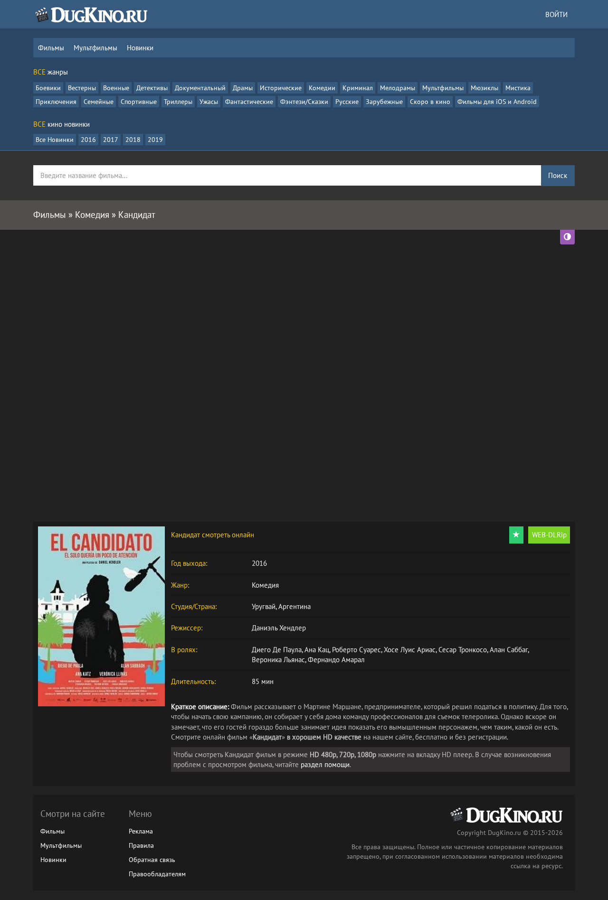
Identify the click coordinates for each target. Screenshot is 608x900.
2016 (88, 139)
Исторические (281, 88)
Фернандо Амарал (336, 659)
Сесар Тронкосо (462, 649)
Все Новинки (55, 139)
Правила (141, 845)
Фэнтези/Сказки (304, 101)
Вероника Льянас (278, 659)
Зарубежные (384, 101)
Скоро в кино (430, 101)
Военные (116, 88)
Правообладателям (157, 874)
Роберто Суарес (356, 649)
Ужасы (209, 101)
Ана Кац (316, 649)
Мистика (518, 88)
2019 (155, 139)
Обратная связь (152, 859)
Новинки (140, 47)
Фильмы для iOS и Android (497, 101)
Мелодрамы (397, 88)
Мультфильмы (95, 47)
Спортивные (139, 101)
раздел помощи (325, 764)
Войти (556, 14)
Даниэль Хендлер (279, 627)
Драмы (243, 88)
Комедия (265, 585)
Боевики (48, 88)
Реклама (141, 831)
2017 (110, 139)
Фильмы (51, 47)
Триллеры (178, 101)
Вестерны (82, 88)
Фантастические (249, 101)
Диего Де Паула (277, 649)
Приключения (56, 101)
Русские (347, 101)
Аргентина (294, 606)
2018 (133, 139)
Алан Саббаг (509, 649)
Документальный (200, 88)
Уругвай (264, 606)
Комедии (322, 88)
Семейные (99, 101)
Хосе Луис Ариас (410, 649)
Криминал (357, 88)
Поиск (557, 175)
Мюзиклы (484, 88)
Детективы (152, 88)
